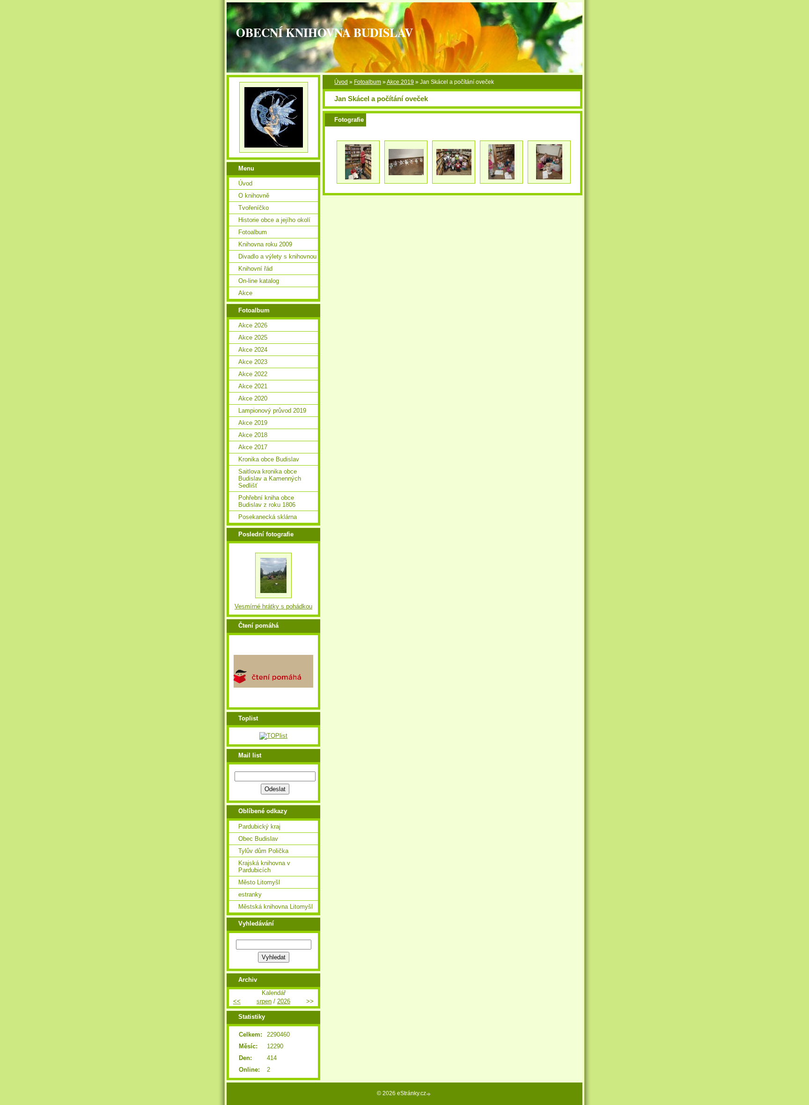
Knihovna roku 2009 (265, 244)
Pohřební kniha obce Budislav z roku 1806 (266, 501)
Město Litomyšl (259, 882)
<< (237, 1001)
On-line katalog (258, 280)
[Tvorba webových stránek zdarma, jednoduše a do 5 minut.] (429, 1094)
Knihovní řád (255, 268)
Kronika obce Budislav (268, 459)
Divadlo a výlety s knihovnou (277, 256)
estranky (250, 894)
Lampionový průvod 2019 (272, 410)
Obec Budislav (258, 838)
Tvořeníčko (253, 207)
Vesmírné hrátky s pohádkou (273, 606)
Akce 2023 (252, 361)
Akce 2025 (252, 337)
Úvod (341, 82)
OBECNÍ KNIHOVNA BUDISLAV (324, 32)
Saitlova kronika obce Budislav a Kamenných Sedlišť (269, 478)
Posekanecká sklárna (267, 516)
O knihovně (253, 195)
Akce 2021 (252, 386)
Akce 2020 (252, 398)
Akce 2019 (400, 82)
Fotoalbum (367, 82)
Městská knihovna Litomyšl (275, 906)
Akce (245, 293)
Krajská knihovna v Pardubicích (264, 867)
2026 (283, 1001)
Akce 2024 (252, 349)
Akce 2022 (252, 374)
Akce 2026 (252, 325)
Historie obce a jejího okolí (274, 219)
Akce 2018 (252, 434)
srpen (264, 1001)
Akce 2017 (252, 447)
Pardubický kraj (259, 826)
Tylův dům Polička (263, 850)
